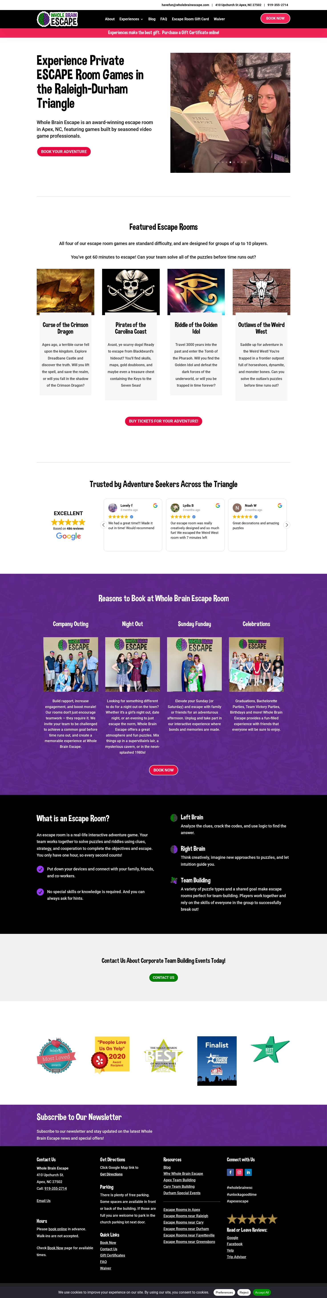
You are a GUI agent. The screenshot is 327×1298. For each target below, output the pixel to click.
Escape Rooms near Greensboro (189, 1242)
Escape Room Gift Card (190, 19)
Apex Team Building (180, 1180)
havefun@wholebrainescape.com (185, 5)
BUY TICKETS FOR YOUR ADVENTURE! (163, 421)
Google (232, 1238)
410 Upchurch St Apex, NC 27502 (238, 5)
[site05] (230, 171)
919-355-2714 (278, 5)
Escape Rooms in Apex (182, 1210)
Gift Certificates (112, 1255)
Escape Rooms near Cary (184, 1222)
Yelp (230, 1250)
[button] (286, 525)
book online (57, 1229)
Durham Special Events (182, 1193)
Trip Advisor (236, 1257)
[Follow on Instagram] (239, 1172)
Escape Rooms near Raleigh (186, 1216)
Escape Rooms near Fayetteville (189, 1235)
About (110, 19)
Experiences (129, 19)
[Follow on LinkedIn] (248, 1172)
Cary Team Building (179, 1186)
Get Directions (111, 1174)
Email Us (43, 1201)
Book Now (275, 18)
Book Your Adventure (64, 151)
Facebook (234, 1244)
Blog (151, 19)
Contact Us (163, 978)
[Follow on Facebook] (230, 1172)
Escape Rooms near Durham (186, 1229)
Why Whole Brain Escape (183, 1173)
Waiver (219, 19)
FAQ (163, 19)
